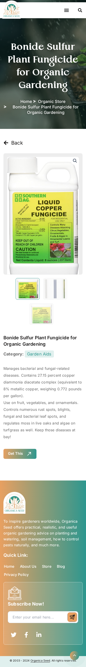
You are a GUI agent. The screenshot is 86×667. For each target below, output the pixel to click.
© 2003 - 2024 (20, 660)
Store (46, 566)
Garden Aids (39, 354)
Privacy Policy (16, 574)
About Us (28, 566)
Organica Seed (40, 660)
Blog (61, 566)
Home (9, 566)
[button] (66, 10)
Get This (15, 453)
